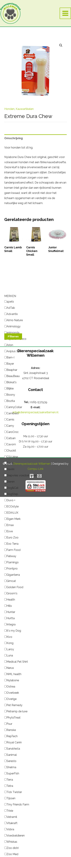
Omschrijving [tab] (13, 138)
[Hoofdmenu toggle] (65, 13)
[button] (61, 45)
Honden (9, 109)
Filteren (13, 336)
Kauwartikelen (25, 109)
